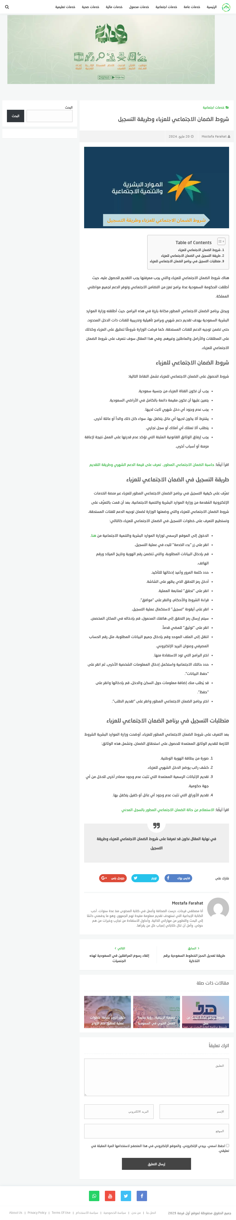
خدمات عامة (192, 7)
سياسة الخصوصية (114, 1212)
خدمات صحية (90, 7)
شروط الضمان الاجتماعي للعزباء (199, 250)
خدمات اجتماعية (166, 7)
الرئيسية (212, 7)
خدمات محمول (139, 7)
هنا (93, 535)
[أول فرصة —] (226, 8)
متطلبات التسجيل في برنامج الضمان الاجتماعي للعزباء (185, 261)
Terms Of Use (61, 1212)
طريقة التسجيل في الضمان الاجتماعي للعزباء (191, 255)
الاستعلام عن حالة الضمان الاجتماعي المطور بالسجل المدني (167, 809)
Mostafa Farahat (214, 136)
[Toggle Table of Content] (219, 241)
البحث (69, 107)
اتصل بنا (151, 1212)
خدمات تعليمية (65, 7)
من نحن (136, 1212)
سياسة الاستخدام (87, 1212)
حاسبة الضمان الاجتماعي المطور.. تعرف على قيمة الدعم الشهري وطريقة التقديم (151, 464)
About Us (15, 1212)
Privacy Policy (37, 1212)
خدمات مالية (114, 7)
